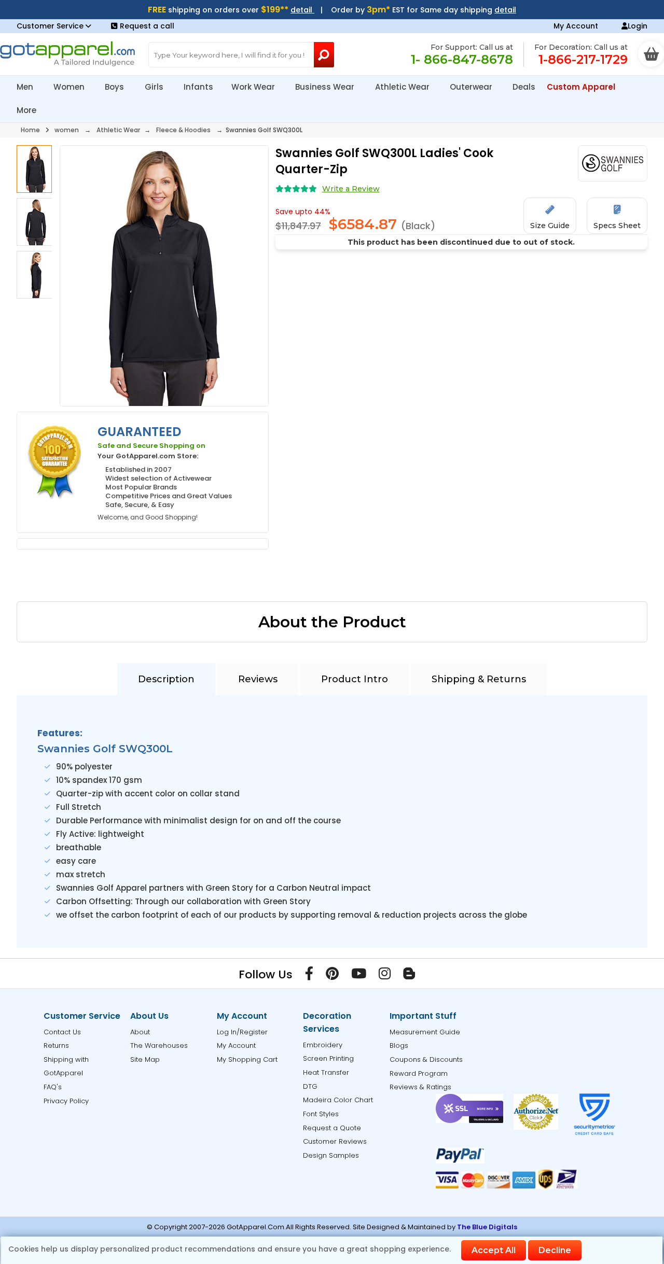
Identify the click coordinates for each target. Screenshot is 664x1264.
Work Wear (254, 86)
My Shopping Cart (247, 1059)
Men (26, 86)
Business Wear (325, 86)
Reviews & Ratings (420, 1087)
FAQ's (53, 1087)
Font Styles (321, 1114)
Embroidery (322, 1045)
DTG (310, 1086)
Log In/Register (242, 1032)
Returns (56, 1045)
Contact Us (62, 1032)
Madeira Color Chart (338, 1100)
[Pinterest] (332, 976)
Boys (115, 86)
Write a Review (351, 188)
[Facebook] (309, 976)
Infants (198, 86)
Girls (155, 86)
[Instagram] (385, 976)
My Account (576, 26)
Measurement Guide (425, 1032)
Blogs (399, 1045)
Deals (524, 86)
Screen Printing (328, 1058)
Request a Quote (332, 1128)
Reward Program (419, 1073)
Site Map (145, 1059)
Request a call (147, 26)
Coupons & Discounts (426, 1059)
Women (70, 86)
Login (637, 26)
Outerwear (472, 86)
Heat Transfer (326, 1072)
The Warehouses (159, 1045)
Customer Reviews (335, 1141)
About (140, 1032)
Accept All (494, 1250)
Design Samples (331, 1155)
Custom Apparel (582, 86)
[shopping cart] (651, 54)
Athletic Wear (403, 86)
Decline (554, 1250)
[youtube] (358, 976)
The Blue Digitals (487, 1227)
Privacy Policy (66, 1101)
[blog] (409, 976)
